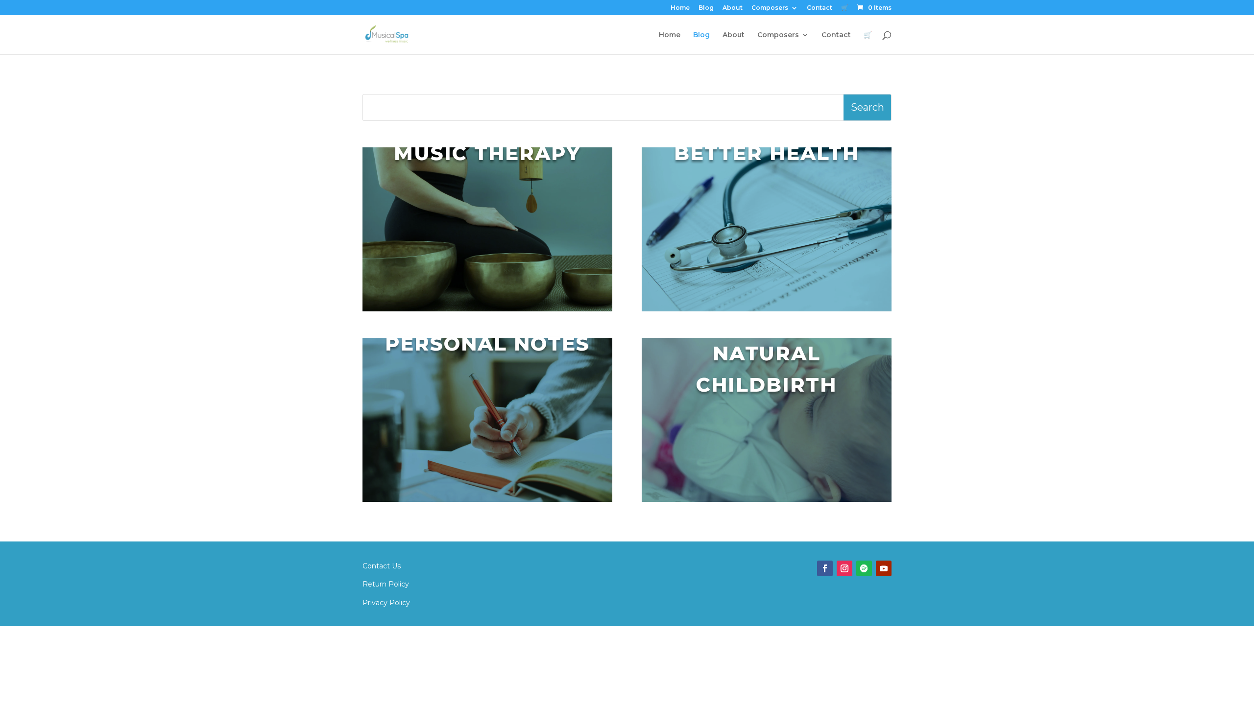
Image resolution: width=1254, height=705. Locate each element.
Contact (819, 8)
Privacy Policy (386, 602)
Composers (769, 8)
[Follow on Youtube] (884, 568)
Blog (706, 8)
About (733, 8)
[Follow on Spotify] (864, 568)
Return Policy (385, 584)
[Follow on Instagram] (844, 568)
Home (680, 8)
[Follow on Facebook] (825, 568)
